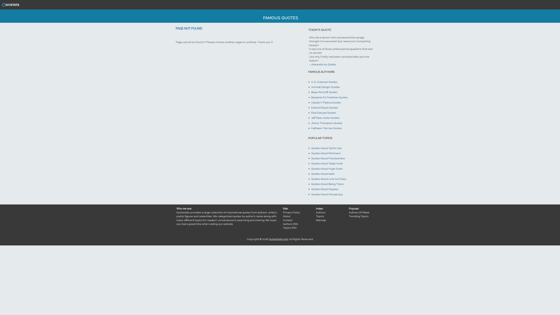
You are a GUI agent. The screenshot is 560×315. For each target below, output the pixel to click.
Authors (321, 212)
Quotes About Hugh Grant (327, 168)
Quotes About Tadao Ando (327, 163)
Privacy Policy (291, 212)
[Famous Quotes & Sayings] (10, 6)
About (286, 216)
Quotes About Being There (327, 184)
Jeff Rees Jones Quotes (325, 117)
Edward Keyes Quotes (324, 107)
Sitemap (321, 220)
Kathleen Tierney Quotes (326, 128)
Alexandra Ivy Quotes (323, 64)
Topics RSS (290, 227)
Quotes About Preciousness (328, 158)
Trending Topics (359, 216)
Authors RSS (290, 223)
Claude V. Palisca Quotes (326, 102)
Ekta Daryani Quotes (323, 112)
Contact (288, 220)
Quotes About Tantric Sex (326, 148)
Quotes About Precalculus (327, 194)
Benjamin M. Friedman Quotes (329, 97)
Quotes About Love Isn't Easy (328, 178)
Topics (320, 216)
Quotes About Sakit (322, 173)
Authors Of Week (359, 212)
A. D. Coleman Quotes (324, 81)
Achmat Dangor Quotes (325, 87)
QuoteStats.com (278, 239)
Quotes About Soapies (324, 189)
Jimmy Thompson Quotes (326, 123)
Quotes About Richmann (326, 153)
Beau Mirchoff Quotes (324, 92)
